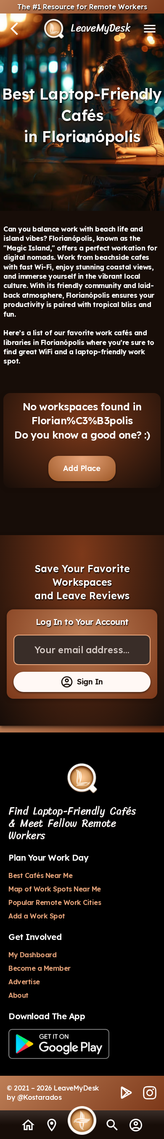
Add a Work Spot (36, 916)
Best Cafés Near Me (40, 875)
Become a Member (39, 968)
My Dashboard (32, 955)
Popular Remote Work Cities (54, 902)
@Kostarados (39, 1097)
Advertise (24, 981)
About (18, 995)
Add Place (82, 468)
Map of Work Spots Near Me (54, 889)
